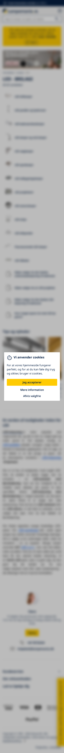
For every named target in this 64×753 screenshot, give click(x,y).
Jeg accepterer (32, 382)
